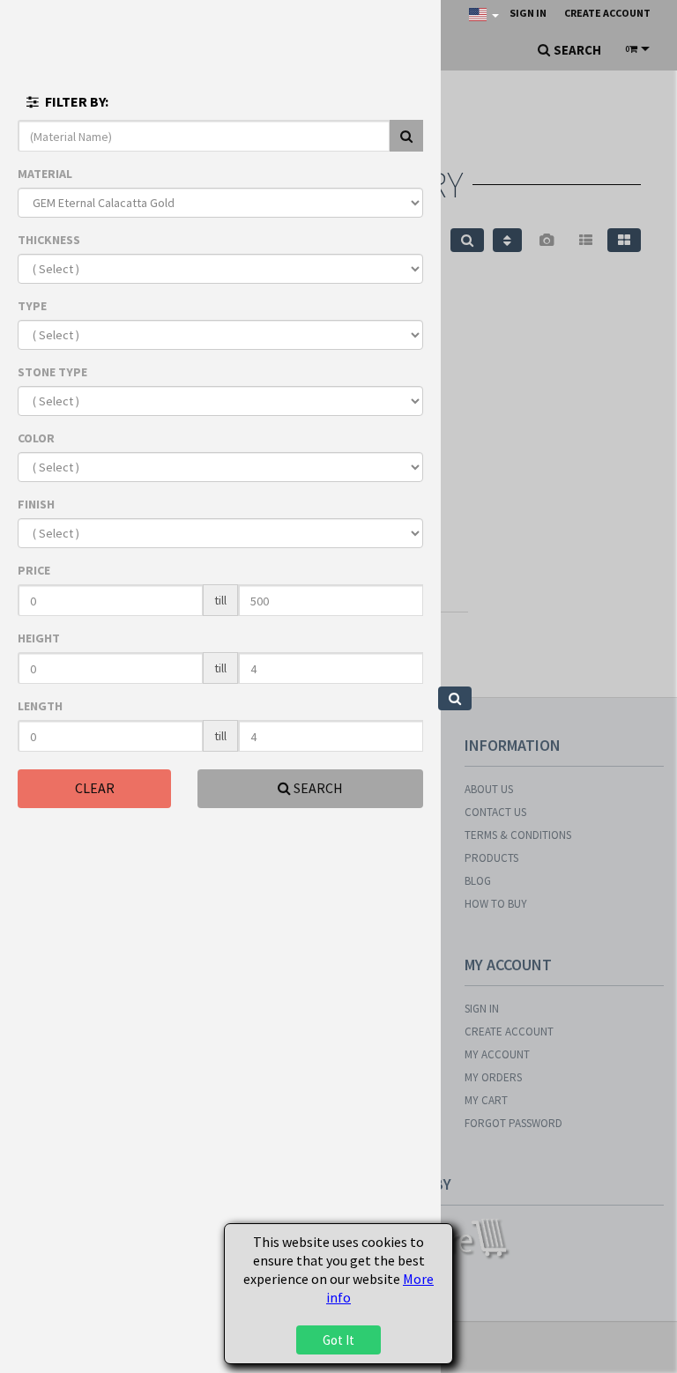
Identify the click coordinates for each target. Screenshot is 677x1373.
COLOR (36, 438)
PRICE (34, 570)
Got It (338, 1340)
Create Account (607, 12)
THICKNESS (49, 240)
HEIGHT (39, 638)
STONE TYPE (52, 372)
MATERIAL (45, 174)
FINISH (36, 504)
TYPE (32, 306)
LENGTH (40, 706)
